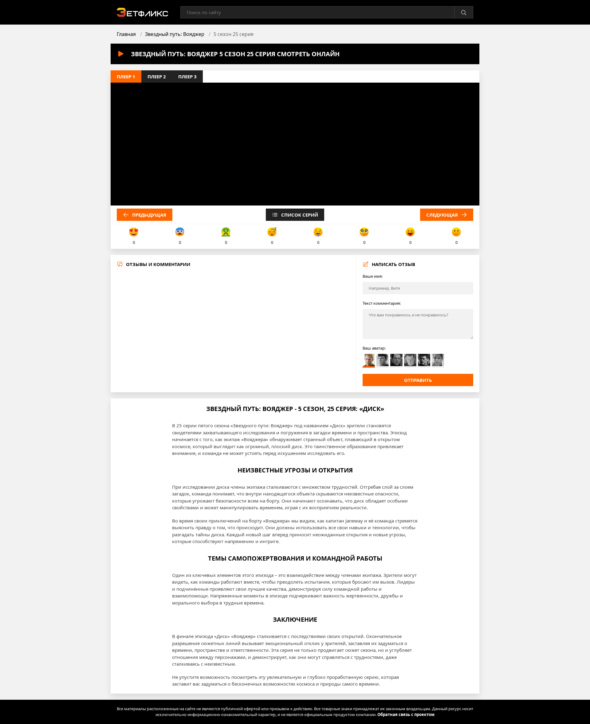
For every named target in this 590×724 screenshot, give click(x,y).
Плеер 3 (187, 76)
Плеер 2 (157, 76)
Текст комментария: (382, 303)
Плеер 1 (126, 76)
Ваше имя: (373, 276)
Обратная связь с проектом (406, 714)
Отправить (418, 380)
